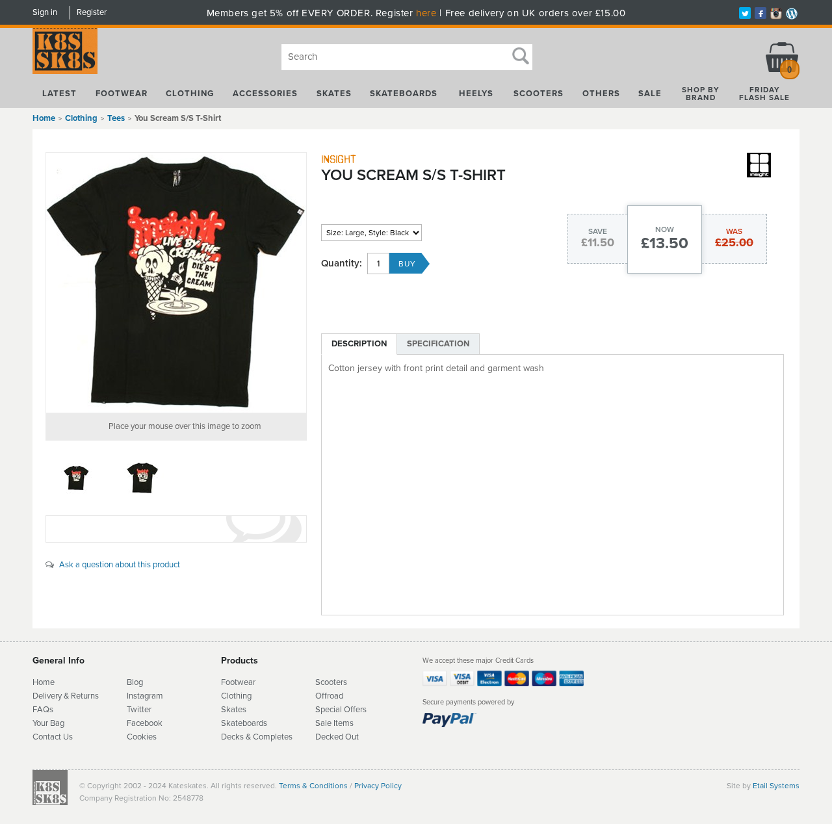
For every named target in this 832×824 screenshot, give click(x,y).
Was (734, 231)
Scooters (539, 93)
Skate (231, 723)
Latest (59, 93)
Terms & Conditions (313, 785)
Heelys (476, 93)
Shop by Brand (701, 93)
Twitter (139, 709)
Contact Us (52, 737)
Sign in (44, 12)
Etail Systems (776, 785)
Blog (135, 682)
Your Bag (48, 723)
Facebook (144, 723)
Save (597, 231)
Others (601, 93)
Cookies (142, 737)
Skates (334, 93)
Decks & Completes (256, 737)
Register (92, 12)
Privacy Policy (378, 785)
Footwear (122, 93)
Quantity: (341, 263)
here (426, 13)
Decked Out (337, 737)
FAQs (42, 709)
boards (254, 723)
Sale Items (334, 723)
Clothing (190, 93)
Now (664, 229)
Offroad (329, 696)
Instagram (145, 696)
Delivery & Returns (65, 696)
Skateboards (403, 93)
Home (43, 118)
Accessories (265, 93)
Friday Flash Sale (764, 93)
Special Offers (341, 709)
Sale (650, 93)
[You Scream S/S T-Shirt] (176, 283)
